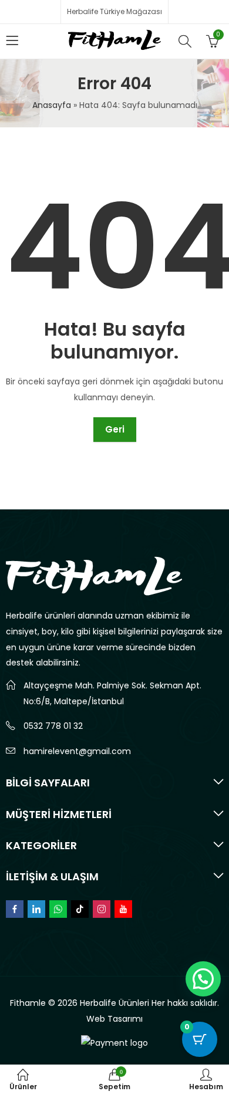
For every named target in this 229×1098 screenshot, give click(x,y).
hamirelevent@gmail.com (77, 751)
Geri (114, 429)
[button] (203, 978)
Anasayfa (51, 105)
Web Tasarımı (114, 1019)
